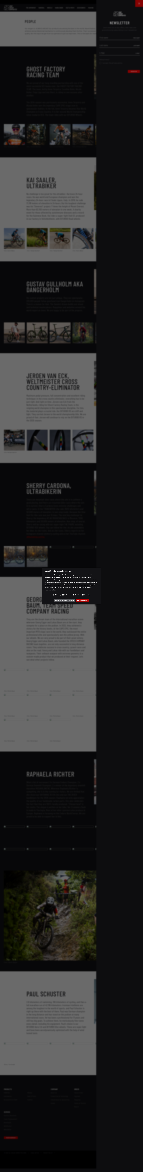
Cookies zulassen (82, 600)
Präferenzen (68, 595)
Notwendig (58, 595)
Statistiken (78, 595)
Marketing (87, 595)
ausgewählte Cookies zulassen (64, 600)
